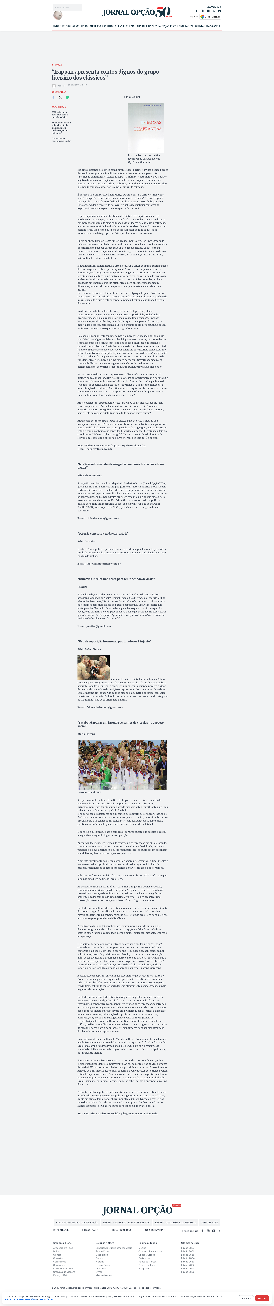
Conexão (58, 1258)
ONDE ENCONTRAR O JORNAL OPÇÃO (77, 1222)
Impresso (95, 26)
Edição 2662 (187, 1265)
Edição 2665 (187, 1254)
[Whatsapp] (219, 11)
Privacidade (90, 1230)
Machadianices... (104, 1275)
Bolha (56, 1251)
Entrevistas (126, 26)
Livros (99, 1271)
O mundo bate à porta (150, 1251)
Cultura (141, 26)
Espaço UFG (60, 1275)
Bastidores (109, 26)
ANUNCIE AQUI (209, 1222)
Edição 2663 (187, 1261)
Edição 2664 (188, 1258)
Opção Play (169, 26)
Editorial (68, 26)
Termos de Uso (46, 1299)
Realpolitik (143, 1268)
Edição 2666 (188, 1251)
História (100, 1261)
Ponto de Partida (147, 1261)
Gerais (99, 1258)
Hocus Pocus (103, 1265)
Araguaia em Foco (63, 1247)
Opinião (200, 26)
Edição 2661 (187, 1268)
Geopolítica (102, 1254)
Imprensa (154, 26)
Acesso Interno (155, 1230)
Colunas (82, 26)
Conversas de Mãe (63, 1268)
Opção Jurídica (146, 1254)
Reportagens (185, 26)
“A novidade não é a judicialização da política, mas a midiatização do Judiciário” (61, 128)
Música (142, 1247)
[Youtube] (208, 11)
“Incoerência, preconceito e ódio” (61, 139)
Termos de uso (121, 1230)
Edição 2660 (188, 1271)
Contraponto (60, 1265)
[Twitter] (213, 11)
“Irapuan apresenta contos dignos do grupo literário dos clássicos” (105, 75)
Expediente (60, 1230)
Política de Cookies (14, 1299)
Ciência (57, 1254)
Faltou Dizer (102, 1251)
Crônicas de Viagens (64, 1271)
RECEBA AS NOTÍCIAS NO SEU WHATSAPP (126, 1222)
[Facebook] (196, 11)
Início (57, 26)
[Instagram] (202, 11)
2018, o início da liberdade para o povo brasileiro (60, 115)
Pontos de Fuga (146, 1265)
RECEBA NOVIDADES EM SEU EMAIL (175, 1222)
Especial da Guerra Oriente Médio (114, 1247)
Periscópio (144, 1258)
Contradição (59, 1261)
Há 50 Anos (213, 26)
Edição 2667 (188, 1247)
